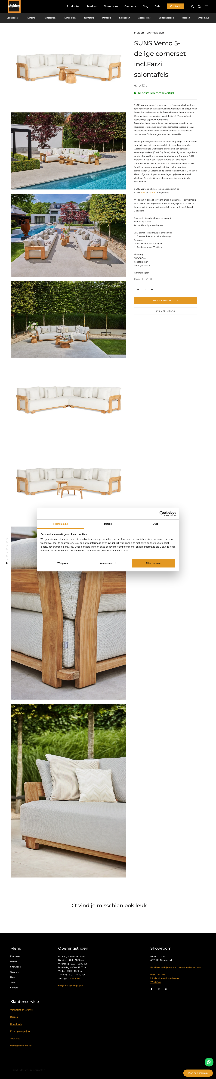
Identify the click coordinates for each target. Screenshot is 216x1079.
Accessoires (144, 17)
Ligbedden (124, 17)
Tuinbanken (70, 17)
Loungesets (13, 17)
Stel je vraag (166, 311)
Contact (175, 6)
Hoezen (186, 17)
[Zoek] (199, 6)
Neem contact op (165, 300)
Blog (145, 6)
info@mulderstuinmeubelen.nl (165, 978)
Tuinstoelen (49, 17)
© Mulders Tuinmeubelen (29, 1070)
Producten (73, 6)
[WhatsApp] (209, 1062)
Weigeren (62, 563)
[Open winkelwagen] (206, 6)
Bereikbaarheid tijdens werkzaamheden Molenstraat (175, 967)
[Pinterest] (151, 279)
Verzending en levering (21, 1009)
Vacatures (15, 1038)
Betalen (14, 1016)
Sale (157, 6)
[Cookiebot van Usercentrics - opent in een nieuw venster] (162, 513)
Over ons (130, 6)
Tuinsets (31, 17)
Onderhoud (203, 17)
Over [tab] (155, 523)
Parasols (106, 17)
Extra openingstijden (20, 1031)
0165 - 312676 (157, 974)
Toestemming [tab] (60, 523)
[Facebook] (143, 279)
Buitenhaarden (166, 17)
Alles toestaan (153, 563)
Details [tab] (108, 523)
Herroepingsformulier (20, 1045)
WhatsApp (155, 981)
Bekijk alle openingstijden (70, 985)
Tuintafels (89, 17)
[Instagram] (159, 989)
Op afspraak (74, 978)
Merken (92, 6)
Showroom (111, 6)
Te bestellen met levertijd (156, 93)
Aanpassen (106, 563)
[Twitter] (147, 279)
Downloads (16, 1024)
